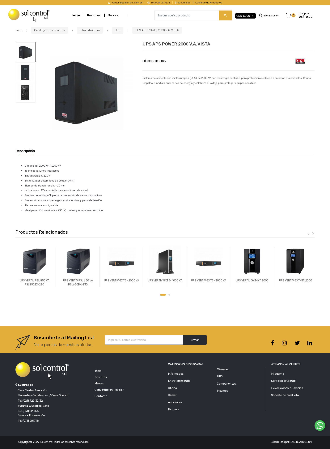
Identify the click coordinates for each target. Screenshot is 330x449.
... (126, 15)
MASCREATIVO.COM (301, 442)
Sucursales (183, 2)
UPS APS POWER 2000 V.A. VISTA (157, 30)
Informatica (176, 373)
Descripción (25, 151)
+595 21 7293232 (160, 2)
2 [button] (169, 295)
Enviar (195, 340)
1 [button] (163, 295)
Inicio (76, 15)
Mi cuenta (277, 373)
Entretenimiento (179, 381)
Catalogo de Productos (208, 2)
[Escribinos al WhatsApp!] (320, 426)
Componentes (226, 383)
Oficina (172, 388)
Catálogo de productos (49, 30)
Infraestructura (90, 30)
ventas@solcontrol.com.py (127, 2)
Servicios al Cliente (283, 381)
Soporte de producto (285, 395)
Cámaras (222, 369)
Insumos (222, 390)
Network (173, 409)
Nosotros (93, 15)
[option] (86, 92)
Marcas (113, 15)
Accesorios (175, 402)
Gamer (172, 395)
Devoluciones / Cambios (287, 388)
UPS (117, 30)
